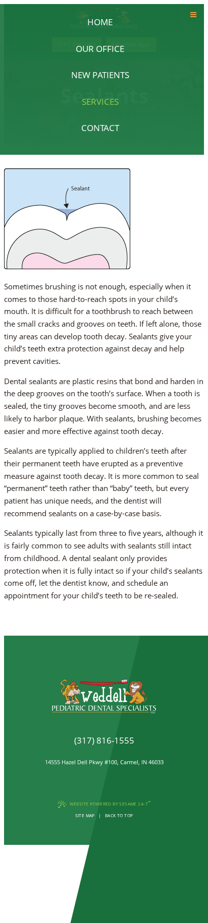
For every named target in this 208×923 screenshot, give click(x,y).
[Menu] (193, 15)
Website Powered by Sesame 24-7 (110, 803)
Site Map (85, 815)
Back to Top (119, 815)
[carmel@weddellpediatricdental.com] (104, 752)
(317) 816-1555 (104, 740)
